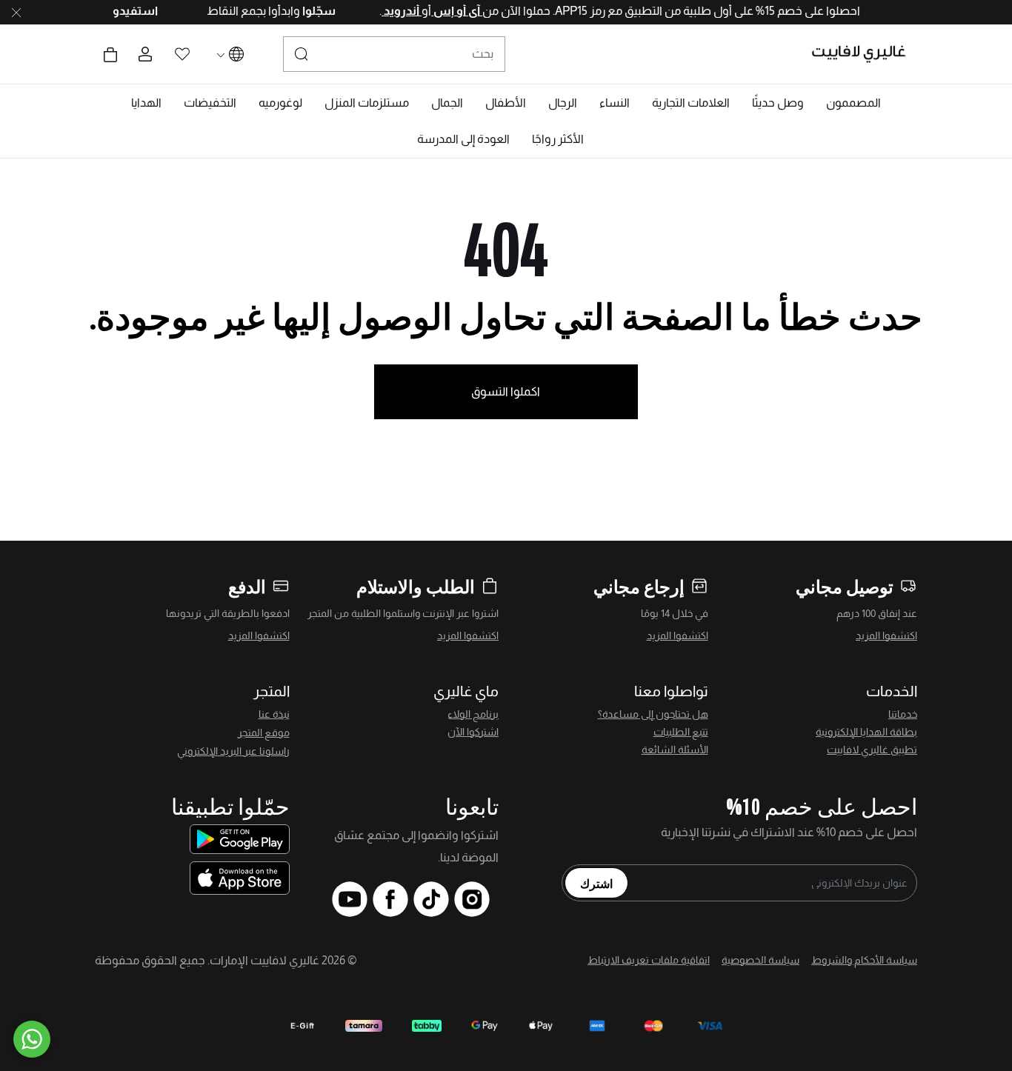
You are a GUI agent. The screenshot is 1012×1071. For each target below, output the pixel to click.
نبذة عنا (274, 714)
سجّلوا (304, 10)
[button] (853, 102)
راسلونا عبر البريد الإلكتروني (233, 751)
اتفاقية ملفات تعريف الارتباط (648, 960)
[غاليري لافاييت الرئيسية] (865, 54)
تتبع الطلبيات (680, 732)
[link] (691, 102)
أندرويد (387, 10)
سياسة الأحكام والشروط (864, 960)
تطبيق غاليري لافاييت (872, 749)
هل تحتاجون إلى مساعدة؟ (653, 714)
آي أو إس (442, 10)
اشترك (596, 882)
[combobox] (394, 54)
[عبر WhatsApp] (31, 1039)
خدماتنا (902, 714)
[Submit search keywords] (301, 54)
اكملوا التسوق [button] (505, 391)
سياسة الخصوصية (760, 960)
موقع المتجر (264, 732)
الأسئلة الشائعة (675, 749)
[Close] (16, 13)
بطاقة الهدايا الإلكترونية (866, 732)
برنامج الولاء (473, 714)
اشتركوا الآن (473, 732)
